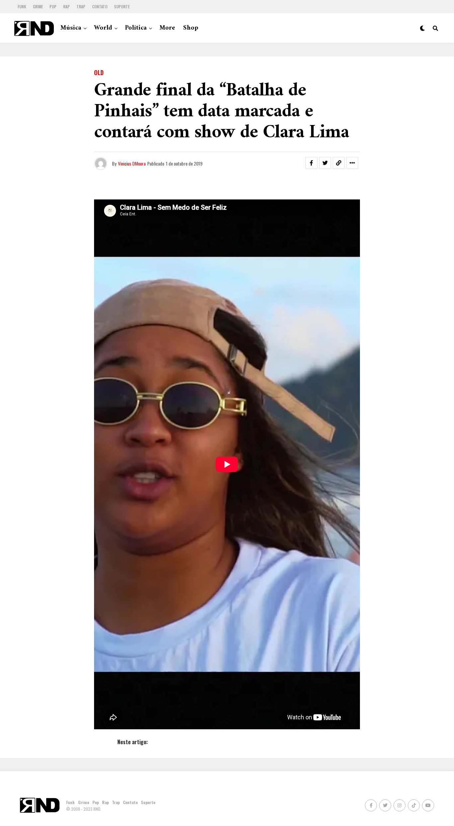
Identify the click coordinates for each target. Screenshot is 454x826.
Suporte (122, 6)
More (167, 28)
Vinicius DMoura (132, 163)
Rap (66, 6)
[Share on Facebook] (311, 163)
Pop (53, 6)
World (103, 28)
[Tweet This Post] (325, 163)
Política (136, 28)
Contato (99, 6)
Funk (22, 6)
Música (70, 28)
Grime (38, 6)
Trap (80, 6)
